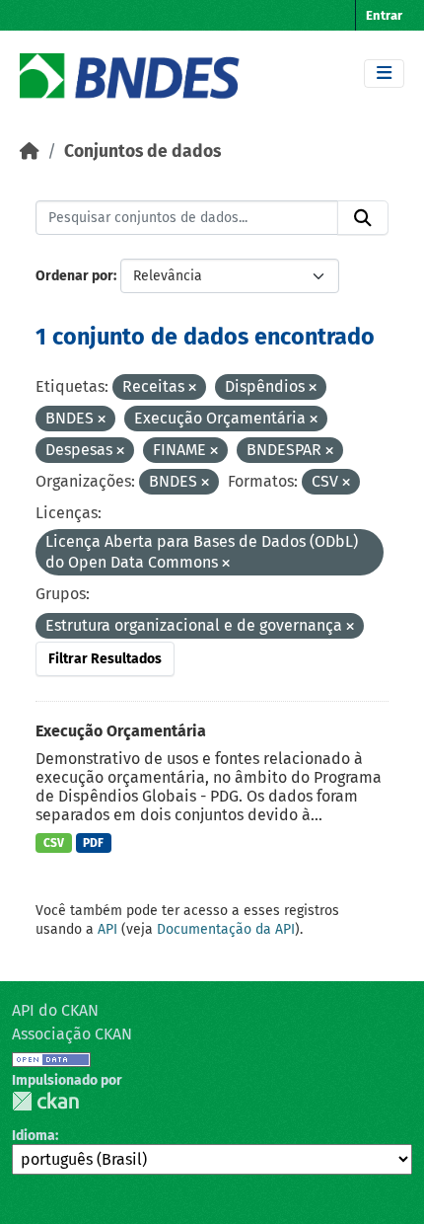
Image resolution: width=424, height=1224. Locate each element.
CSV (53, 843)
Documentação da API (226, 929)
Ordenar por (74, 276)
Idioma (33, 1135)
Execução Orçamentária (120, 731)
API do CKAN (55, 1010)
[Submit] (363, 218)
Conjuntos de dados (142, 151)
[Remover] (192, 388)
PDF (93, 843)
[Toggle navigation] (384, 73)
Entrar (384, 15)
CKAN (45, 1101)
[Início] (29, 151)
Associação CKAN (72, 1034)
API (107, 929)
